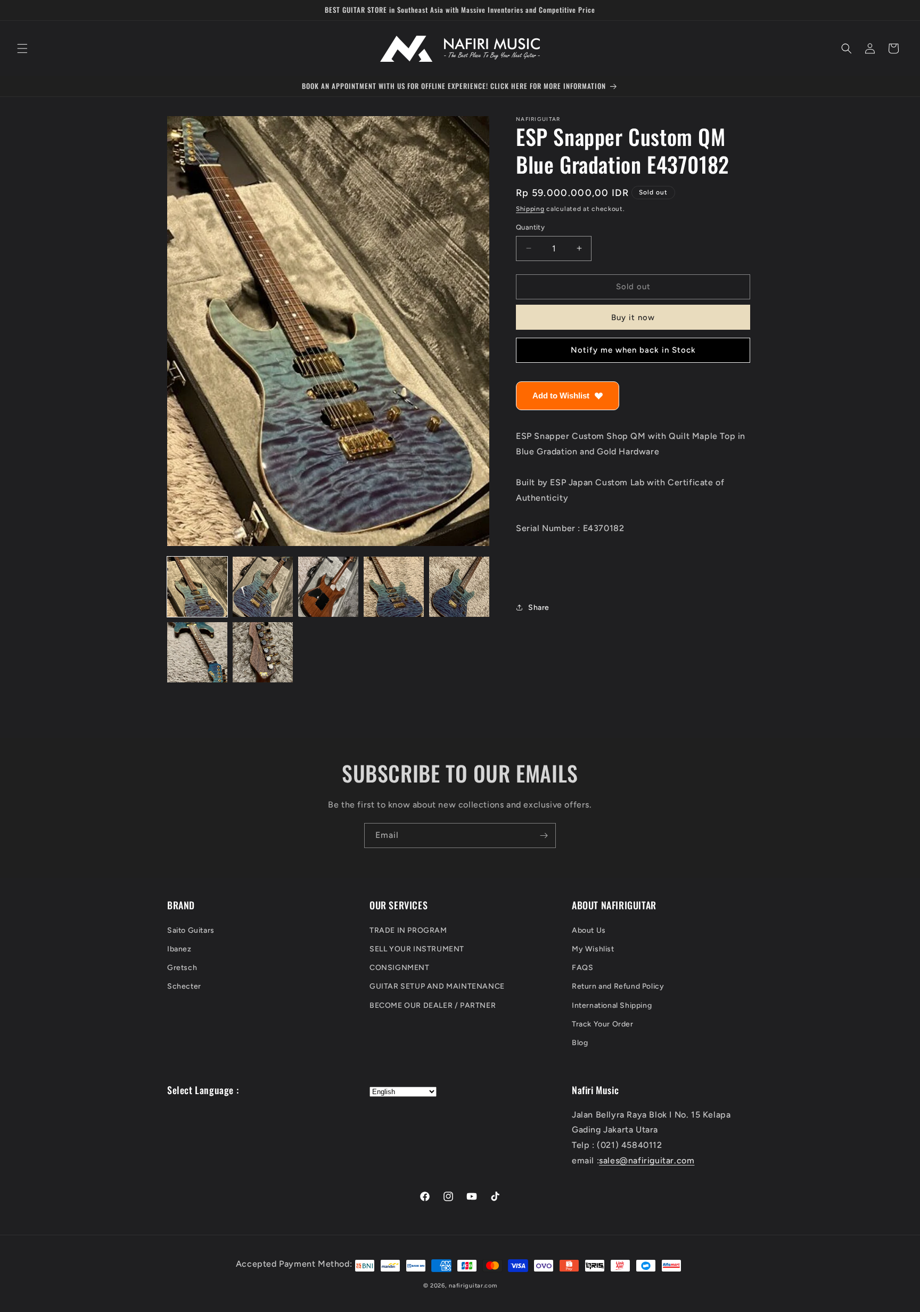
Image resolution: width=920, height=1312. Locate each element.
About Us (589, 930)
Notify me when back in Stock (633, 350)
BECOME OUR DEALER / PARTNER (432, 1005)
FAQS (582, 967)
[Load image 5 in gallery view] (459, 587)
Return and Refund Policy (618, 986)
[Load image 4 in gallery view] (394, 587)
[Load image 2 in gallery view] (263, 587)
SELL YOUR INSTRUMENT (416, 949)
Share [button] (538, 607)
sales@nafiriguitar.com (646, 1160)
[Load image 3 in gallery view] (328, 587)
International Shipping (612, 1005)
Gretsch (182, 967)
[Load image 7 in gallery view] (263, 652)
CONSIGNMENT (399, 967)
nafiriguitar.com (473, 1285)
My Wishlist (593, 949)
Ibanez (179, 949)
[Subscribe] (543, 835)
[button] (22, 48)
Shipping (530, 209)
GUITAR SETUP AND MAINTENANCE (437, 986)
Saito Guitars (191, 930)
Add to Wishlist (560, 395)
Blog (580, 1042)
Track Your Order (603, 1024)
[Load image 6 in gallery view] (197, 652)
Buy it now (633, 317)
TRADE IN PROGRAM (408, 930)
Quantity (530, 227)
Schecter (184, 986)
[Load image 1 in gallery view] (197, 587)
